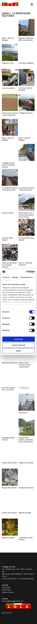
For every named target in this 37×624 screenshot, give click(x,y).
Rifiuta (18, 351)
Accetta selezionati (18, 345)
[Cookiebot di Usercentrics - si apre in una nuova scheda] (26, 271)
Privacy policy (6, 587)
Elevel (10, 613)
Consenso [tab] (5, 277)
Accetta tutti (18, 339)
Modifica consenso (8, 592)
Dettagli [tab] (15, 277)
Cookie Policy (6, 590)
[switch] (32, 318)
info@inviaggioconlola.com (14, 601)
